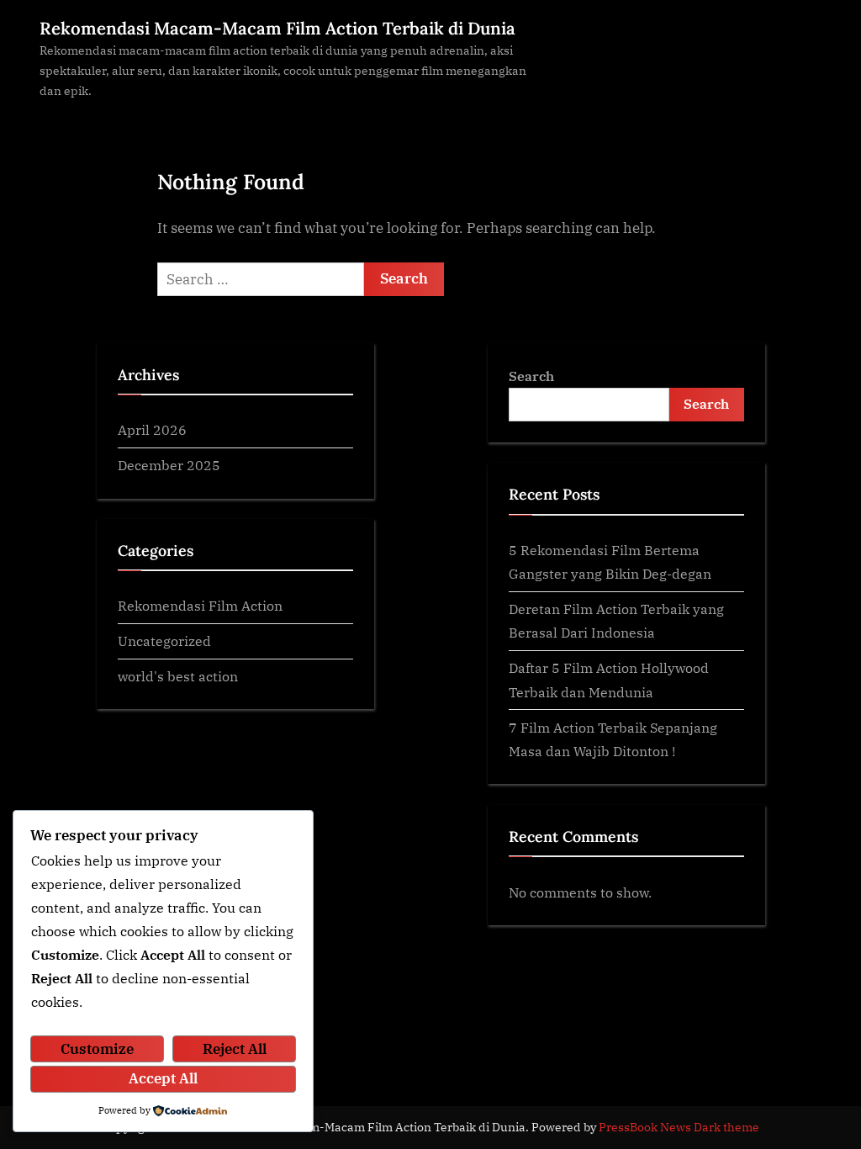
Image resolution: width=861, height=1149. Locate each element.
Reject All (235, 1049)
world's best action (178, 676)
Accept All (163, 1078)
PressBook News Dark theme (679, 1127)
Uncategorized (164, 640)
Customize (97, 1049)
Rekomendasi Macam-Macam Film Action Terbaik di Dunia (277, 28)
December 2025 (169, 465)
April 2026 (152, 429)
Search (531, 375)
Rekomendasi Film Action (200, 605)
